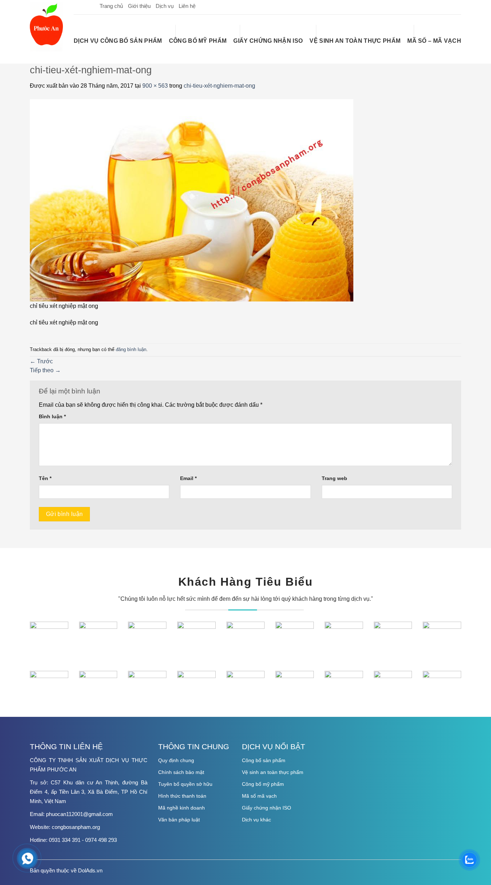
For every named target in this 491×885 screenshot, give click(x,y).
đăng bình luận (131, 349)
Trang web (334, 478)
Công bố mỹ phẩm (198, 41)
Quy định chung (176, 760)
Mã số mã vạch (259, 796)
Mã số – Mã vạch (434, 41)
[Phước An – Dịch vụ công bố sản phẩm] (46, 26)
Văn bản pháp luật (179, 819)
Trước (41, 361)
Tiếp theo (45, 370)
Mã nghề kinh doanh (181, 808)
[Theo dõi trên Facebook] (421, 6)
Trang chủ (111, 6)
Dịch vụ (165, 6)
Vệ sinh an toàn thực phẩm (354, 41)
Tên (45, 478)
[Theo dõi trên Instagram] (432, 6)
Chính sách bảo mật (181, 772)
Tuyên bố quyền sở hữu (185, 784)
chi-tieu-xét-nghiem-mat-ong (219, 86)
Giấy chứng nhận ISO (268, 41)
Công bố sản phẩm (263, 760)
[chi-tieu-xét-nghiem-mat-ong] (191, 200)
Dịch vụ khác (256, 819)
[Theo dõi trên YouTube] (455, 6)
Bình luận (52, 416)
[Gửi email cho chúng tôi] (444, 6)
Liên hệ (187, 6)
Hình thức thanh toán (182, 796)
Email (188, 478)
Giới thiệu (139, 6)
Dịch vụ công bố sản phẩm (118, 41)
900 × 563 (155, 86)
